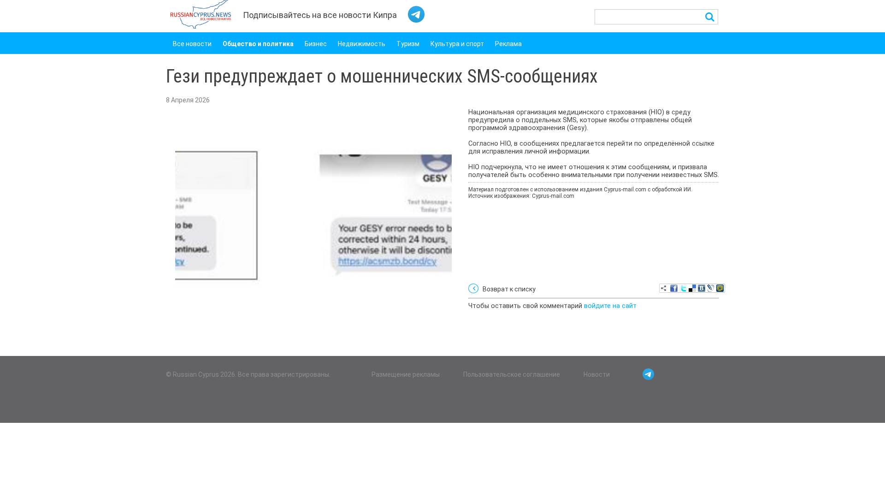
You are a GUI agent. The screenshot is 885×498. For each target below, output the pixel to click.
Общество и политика (258, 43)
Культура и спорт (457, 43)
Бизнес (316, 43)
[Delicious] (692, 288)
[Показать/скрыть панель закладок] (663, 288)
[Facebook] (674, 288)
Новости (597, 374)
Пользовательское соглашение (511, 374)
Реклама (508, 43)
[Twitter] (683, 288)
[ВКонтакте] (701, 288)
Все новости (192, 43)
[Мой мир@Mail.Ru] (720, 288)
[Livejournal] (710, 288)
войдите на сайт (610, 306)
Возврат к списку (509, 289)
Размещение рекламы (406, 374)
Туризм (407, 43)
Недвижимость (361, 43)
